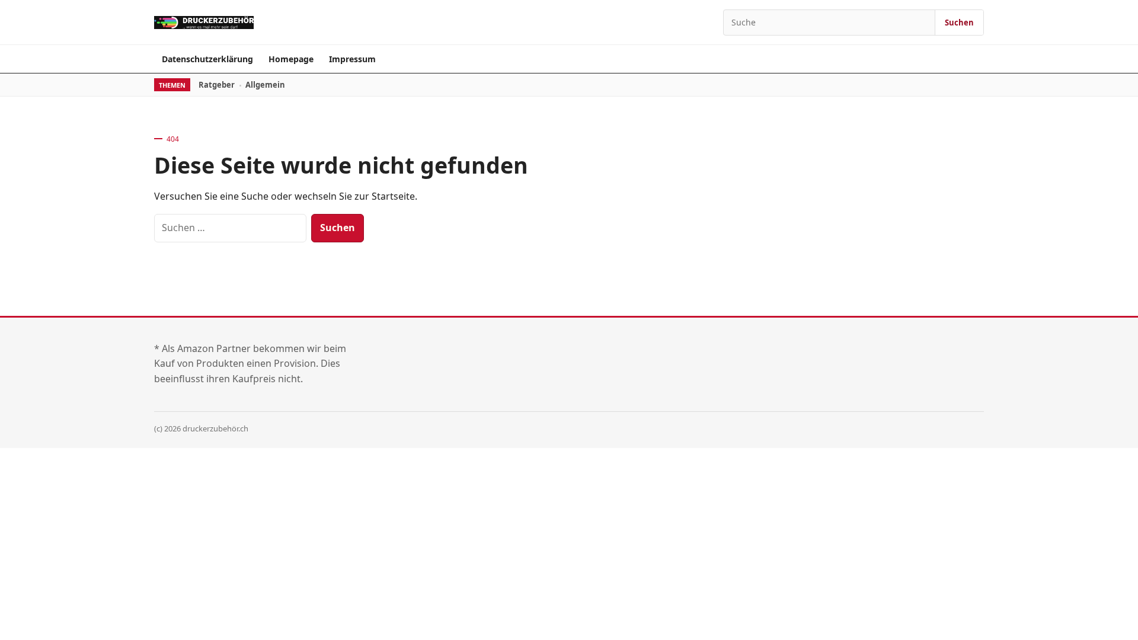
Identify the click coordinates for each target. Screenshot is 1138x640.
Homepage (291, 59)
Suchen (959, 22)
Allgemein (265, 84)
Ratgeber (217, 84)
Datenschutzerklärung (207, 59)
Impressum (352, 59)
